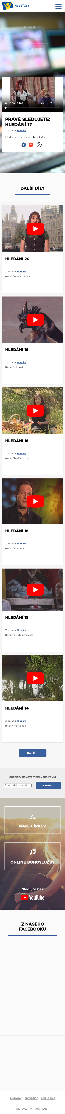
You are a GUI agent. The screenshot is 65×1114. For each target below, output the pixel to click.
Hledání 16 (16, 531)
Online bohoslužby (32, 862)
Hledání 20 (17, 259)
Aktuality (24, 1109)
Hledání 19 (16, 350)
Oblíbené (32, 50)
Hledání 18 (16, 441)
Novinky (32, 38)
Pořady (32, 27)
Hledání (21, 131)
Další (31, 753)
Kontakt (42, 1109)
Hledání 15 (16, 617)
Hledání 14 (17, 708)
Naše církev (32, 826)
